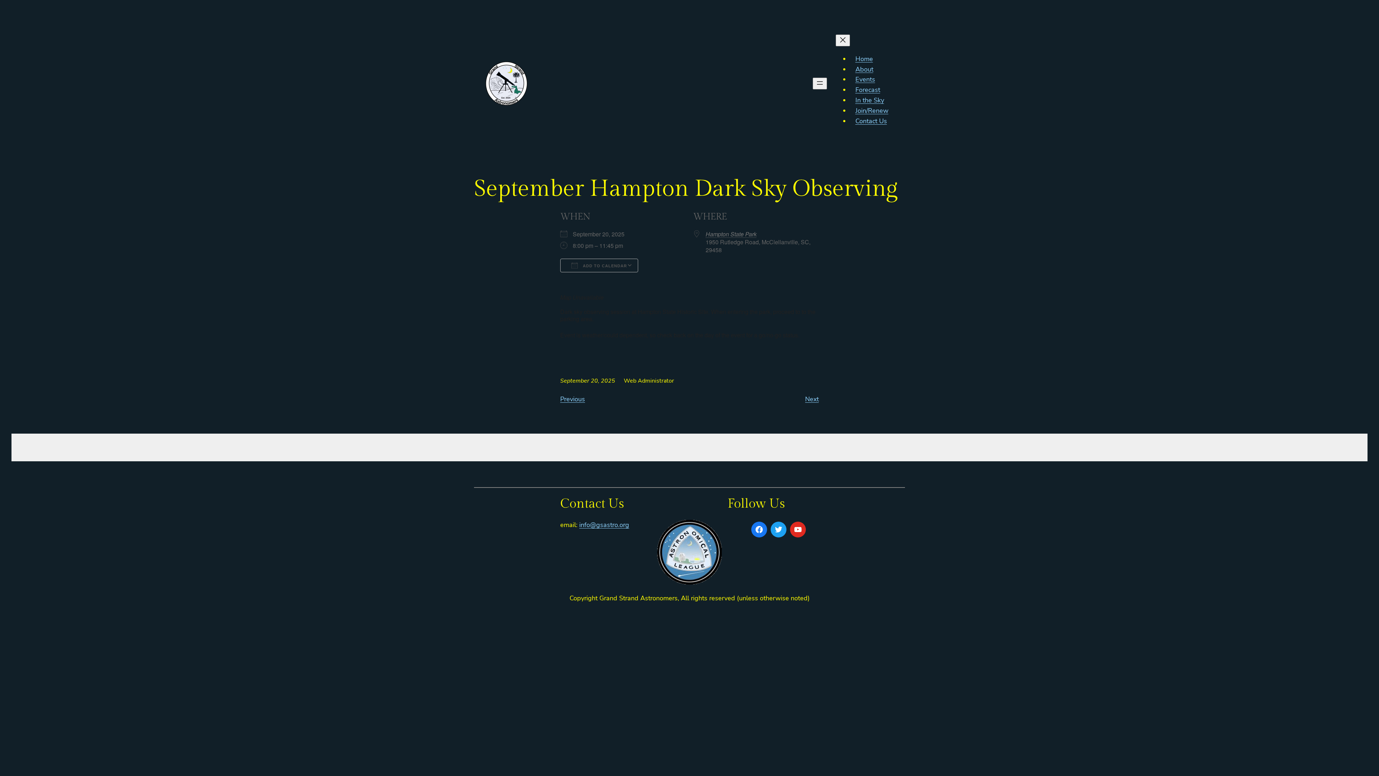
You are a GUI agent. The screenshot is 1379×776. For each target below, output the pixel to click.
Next (812, 399)
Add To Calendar (604, 266)
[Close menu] (843, 40)
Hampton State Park (731, 234)
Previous (572, 399)
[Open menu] (820, 83)
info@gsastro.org (604, 525)
